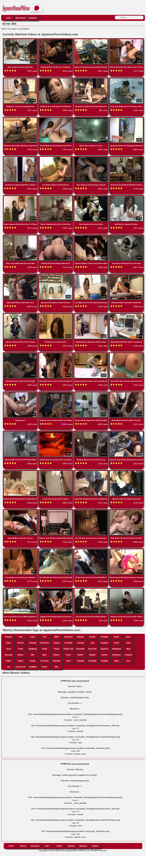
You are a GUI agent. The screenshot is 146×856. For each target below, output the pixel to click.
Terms (11, 846)
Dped (128, 643)
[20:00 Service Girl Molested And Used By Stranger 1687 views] (91, 39)
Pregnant (128, 655)
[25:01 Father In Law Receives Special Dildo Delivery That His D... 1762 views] (56, 510)
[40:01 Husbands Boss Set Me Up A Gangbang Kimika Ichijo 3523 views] (56, 39)
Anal (20, 637)
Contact (95, 846)
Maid (128, 649)
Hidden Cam (68, 649)
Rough (32, 661)
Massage (8, 655)
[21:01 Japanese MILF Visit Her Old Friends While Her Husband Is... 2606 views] (20, 432)
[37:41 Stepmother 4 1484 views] (20, 393)
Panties (104, 655)
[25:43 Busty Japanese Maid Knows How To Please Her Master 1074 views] (20, 196)
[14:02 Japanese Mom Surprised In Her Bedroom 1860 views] (56, 79)
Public (8, 661)
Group (56, 649)
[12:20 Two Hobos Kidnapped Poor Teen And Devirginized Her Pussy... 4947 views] (126, 236)
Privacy (23, 846)
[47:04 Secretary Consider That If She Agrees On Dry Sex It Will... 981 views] (91, 79)
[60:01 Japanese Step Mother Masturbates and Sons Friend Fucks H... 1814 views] (126, 432)
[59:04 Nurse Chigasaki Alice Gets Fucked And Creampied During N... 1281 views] (56, 196)
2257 (47, 846)
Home (8, 18)
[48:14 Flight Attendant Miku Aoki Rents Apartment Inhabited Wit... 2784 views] (20, 118)
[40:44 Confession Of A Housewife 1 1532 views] (56, 314)
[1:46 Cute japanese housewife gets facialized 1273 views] (20, 550)
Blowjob (80, 637)
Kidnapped (116, 649)
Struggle (104, 661)
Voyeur (44, 667)
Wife (56, 667)
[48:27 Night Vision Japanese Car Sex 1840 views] (91, 118)
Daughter (104, 643)
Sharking (56, 661)
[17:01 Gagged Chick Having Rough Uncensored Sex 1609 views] (56, 589)
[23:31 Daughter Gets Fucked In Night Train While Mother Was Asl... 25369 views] (56, 393)
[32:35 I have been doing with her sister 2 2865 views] (56, 471)
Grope (44, 649)
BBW (56, 637)
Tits (8, 667)
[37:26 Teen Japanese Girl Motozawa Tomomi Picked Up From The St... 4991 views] (91, 157)
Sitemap (71, 846)
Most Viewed (20, 18)
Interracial (92, 649)
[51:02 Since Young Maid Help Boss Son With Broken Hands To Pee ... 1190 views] (20, 236)
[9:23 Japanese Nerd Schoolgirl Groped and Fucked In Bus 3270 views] (126, 471)
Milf (32, 655)
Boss (128, 637)
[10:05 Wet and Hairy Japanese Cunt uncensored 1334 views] (91, 510)
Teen (128, 661)
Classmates (44, 643)
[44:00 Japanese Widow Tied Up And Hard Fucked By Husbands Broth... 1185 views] (91, 236)
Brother (92, 637)
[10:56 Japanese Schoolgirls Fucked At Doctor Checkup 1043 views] (56, 275)
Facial (8, 649)
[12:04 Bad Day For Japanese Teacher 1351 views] (126, 196)
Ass (44, 637)
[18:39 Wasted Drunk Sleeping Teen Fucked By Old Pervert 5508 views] (20, 471)
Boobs (116, 637)
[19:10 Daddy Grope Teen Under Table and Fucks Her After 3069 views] (56, 432)
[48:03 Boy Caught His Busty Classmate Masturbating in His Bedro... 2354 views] (20, 39)
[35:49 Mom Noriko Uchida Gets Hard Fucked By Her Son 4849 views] (126, 510)
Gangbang (32, 649)
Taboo (116, 661)
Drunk (116, 643)
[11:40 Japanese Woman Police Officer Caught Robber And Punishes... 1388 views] (20, 314)
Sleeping (80, 661)
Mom (44, 655)
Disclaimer (35, 846)
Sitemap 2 (83, 846)
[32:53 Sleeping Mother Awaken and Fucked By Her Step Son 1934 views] (91, 354)
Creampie (68, 643)
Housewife (80, 649)
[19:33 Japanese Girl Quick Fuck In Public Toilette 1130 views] (126, 589)
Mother (56, 655)
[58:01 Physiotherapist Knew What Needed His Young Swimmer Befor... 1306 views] (126, 275)
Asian (32, 637)
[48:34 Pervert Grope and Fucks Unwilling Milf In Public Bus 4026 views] (91, 550)
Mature (20, 655)
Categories (32, 18)
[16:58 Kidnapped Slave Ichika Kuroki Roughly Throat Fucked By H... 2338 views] (20, 354)
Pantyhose (116, 655)
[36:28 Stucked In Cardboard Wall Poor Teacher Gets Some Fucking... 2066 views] (20, 157)
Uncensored (21, 667)
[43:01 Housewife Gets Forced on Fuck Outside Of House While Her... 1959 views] (56, 354)
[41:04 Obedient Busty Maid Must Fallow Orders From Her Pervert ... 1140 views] (91, 314)
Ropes (20, 661)
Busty (8, 643)
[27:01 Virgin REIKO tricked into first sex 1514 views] (20, 510)
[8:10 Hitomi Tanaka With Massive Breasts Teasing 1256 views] (126, 550)
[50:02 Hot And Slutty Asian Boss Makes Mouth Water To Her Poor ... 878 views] (91, 589)
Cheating (32, 643)
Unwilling (32, 667)
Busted (21, 643)
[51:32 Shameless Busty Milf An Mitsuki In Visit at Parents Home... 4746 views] (126, 157)
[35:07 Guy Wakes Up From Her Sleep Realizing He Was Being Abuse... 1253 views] (91, 275)
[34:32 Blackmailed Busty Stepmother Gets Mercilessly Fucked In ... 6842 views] (20, 275)
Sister (68, 661)
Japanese (104, 649)
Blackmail (68, 637)
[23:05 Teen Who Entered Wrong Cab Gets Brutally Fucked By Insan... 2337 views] (56, 550)
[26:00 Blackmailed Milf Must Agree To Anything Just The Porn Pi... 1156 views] (126, 314)
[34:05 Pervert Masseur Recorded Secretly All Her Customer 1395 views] (56, 118)
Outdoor (92, 655)
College (56, 643)
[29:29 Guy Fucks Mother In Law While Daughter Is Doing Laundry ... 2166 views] (20, 589)
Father (20, 649)
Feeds (59, 846)
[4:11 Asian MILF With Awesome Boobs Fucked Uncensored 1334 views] (126, 354)
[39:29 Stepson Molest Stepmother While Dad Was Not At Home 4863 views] (91, 393)
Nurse (68, 655)
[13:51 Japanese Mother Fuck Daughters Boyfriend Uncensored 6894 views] (126, 118)
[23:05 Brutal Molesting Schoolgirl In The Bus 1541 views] (126, 393)
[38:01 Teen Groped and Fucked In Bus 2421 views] (91, 196)
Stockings (92, 661)
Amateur (8, 637)
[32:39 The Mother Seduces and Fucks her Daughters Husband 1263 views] (56, 157)
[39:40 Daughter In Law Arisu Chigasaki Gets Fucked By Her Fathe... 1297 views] (20, 79)
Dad (92, 643)
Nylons (80, 655)
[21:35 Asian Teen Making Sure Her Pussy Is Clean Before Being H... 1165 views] (126, 79)
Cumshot (80, 643)
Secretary (44, 661)
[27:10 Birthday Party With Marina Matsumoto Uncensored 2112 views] (56, 236)
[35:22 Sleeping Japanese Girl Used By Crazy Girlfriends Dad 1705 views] (91, 432)
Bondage (104, 637)
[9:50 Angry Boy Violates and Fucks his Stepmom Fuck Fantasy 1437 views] (91, 471)
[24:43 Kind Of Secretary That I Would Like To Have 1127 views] (126, 39)
